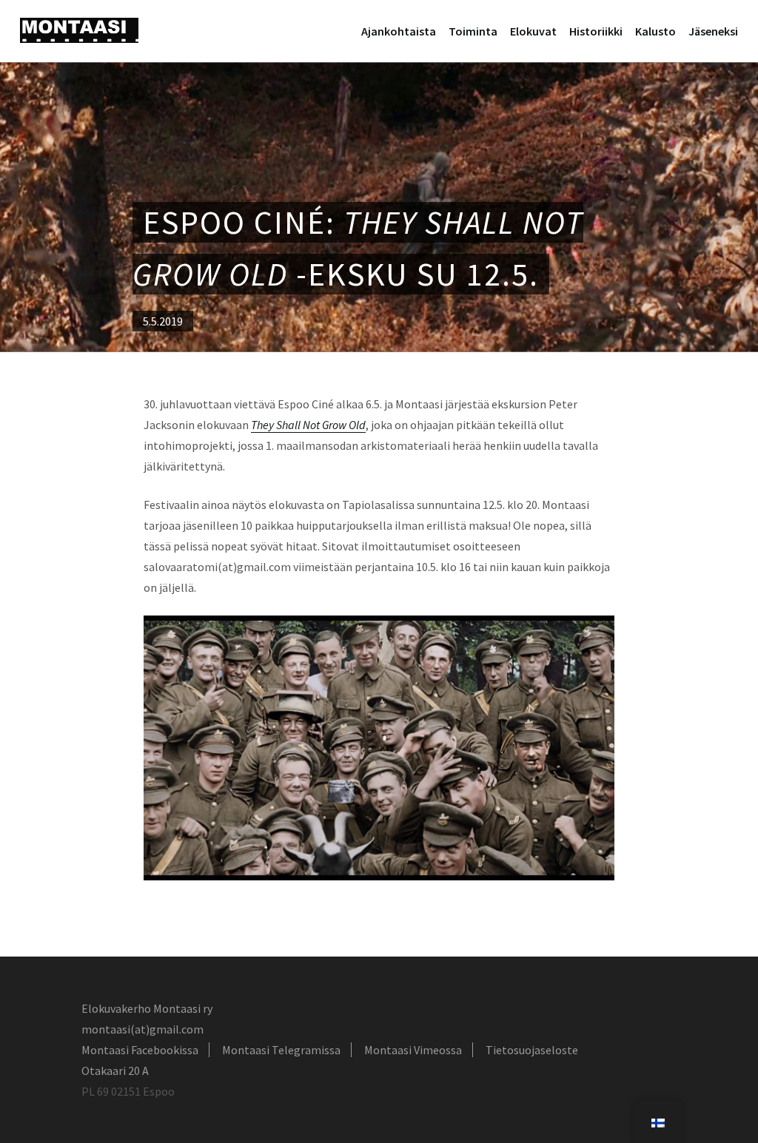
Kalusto (655, 31)
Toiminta (473, 31)
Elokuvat (533, 31)
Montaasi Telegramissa (281, 1049)
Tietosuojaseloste (532, 1049)
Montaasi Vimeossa (413, 1049)
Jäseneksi (713, 31)
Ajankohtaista (398, 31)
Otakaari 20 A (115, 1070)
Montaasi (79, 30)
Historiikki (596, 31)
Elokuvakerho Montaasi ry (146, 1008)
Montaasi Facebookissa (139, 1049)
